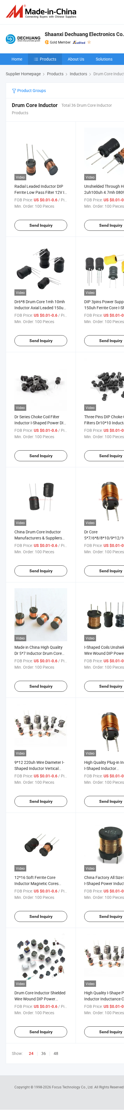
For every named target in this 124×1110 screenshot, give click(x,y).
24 (31, 1053)
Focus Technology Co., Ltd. (73, 1087)
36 (43, 1053)
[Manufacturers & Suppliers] (42, 11)
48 (56, 1053)
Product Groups (31, 90)
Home (17, 59)
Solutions (104, 59)
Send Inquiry (40, 225)
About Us (76, 59)
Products (48, 59)
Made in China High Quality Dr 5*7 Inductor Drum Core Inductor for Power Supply (38, 653)
